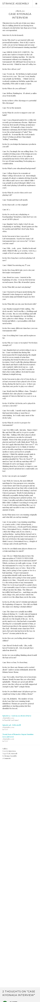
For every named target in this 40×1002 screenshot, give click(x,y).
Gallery (5, 749)
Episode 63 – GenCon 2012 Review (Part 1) (16, 716)
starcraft (14, 753)
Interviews (12, 751)
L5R (9, 753)
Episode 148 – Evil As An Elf (11, 725)
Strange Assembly (15, 3)
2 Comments (6, 758)
